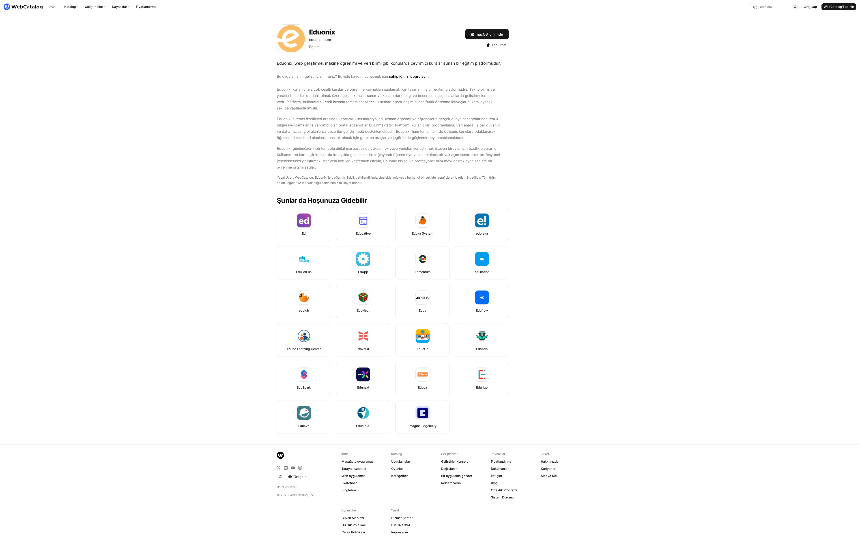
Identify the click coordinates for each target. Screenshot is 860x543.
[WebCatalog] (280, 455)
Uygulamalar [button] (400, 461)
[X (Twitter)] (278, 468)
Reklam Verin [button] (451, 483)
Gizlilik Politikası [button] (354, 525)
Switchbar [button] (349, 483)
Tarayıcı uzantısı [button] (354, 468)
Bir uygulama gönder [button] (456, 476)
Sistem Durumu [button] (502, 497)
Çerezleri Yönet (287, 487)
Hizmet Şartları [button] (402, 518)
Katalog (70, 7)
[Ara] (795, 6)
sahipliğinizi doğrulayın (409, 76)
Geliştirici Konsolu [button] (454, 461)
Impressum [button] (399, 532)
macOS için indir (489, 34)
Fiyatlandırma (146, 7)
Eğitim (314, 47)
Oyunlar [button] (397, 468)
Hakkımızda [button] (550, 461)
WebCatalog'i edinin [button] (839, 7)
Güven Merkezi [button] (353, 518)
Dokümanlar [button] (500, 468)
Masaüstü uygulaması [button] (358, 461)
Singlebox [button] (349, 490)
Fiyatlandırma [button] (501, 461)
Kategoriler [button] (399, 476)
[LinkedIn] (286, 468)
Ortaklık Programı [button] (504, 490)
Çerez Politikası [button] (353, 532)
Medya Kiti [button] (549, 476)
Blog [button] (494, 483)
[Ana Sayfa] (23, 6)
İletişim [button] (496, 476)
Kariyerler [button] (548, 468)
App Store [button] (498, 45)
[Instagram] (300, 468)
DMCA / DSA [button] (400, 525)
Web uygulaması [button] (354, 476)
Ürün (51, 7)
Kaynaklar (119, 7)
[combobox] (298, 476)
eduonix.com (320, 39)
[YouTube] (293, 468)
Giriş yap (810, 7)
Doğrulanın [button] (449, 468)
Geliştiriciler (94, 7)
